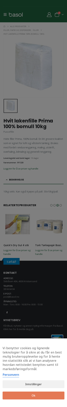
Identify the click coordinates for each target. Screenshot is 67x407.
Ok (33, 395)
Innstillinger (33, 384)
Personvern (11, 375)
